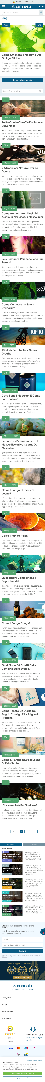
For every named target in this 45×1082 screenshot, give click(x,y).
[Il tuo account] (40, 6)
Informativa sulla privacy (34, 1060)
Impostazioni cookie (22, 1078)
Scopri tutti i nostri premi (22, 977)
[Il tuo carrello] (43, 6)
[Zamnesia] (21, 6)
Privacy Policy (33, 955)
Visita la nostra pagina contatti (34, 1039)
